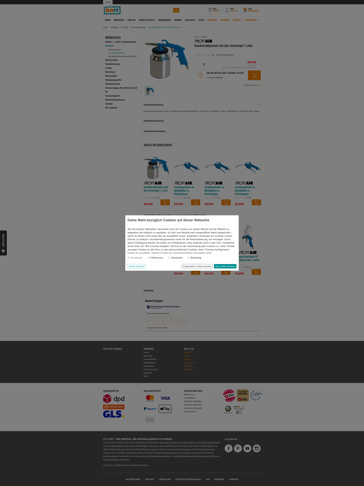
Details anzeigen (136, 266)
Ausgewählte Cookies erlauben (197, 266)
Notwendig (136, 257)
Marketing (195, 257)
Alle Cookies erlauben (225, 266)
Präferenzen (156, 257)
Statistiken (176, 257)
